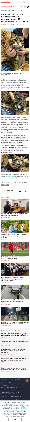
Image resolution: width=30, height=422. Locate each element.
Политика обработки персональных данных (12, 389)
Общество (18, 10)
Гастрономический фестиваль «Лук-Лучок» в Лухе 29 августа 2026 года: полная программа (14, 236)
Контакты (11, 379)
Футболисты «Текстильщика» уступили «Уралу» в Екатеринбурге (13, 257)
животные (23, 182)
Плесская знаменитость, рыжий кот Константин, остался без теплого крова (13, 360)
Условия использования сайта (9, 387)
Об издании (4, 379)
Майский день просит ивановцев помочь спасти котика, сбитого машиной (13, 350)
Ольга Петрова (20, 24)
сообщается (4, 87)
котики (9, 182)
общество (5, 184)
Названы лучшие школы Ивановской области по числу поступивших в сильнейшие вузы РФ (12, 279)
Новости (11, 10)
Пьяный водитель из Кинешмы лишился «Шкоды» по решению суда (14, 214)
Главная (4, 10)
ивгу (16, 182)
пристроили (11, 176)
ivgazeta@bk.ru (15, 400)
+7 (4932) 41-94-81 (17, 2)
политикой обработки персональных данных (16, 409)
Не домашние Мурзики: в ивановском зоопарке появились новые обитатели (14, 334)
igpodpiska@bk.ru (16, 396)
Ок (15, 419)
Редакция (17, 379)
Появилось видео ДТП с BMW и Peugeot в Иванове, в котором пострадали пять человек (14, 301)
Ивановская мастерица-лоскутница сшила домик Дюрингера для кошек (14, 368)
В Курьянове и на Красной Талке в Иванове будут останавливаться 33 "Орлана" (15, 322)
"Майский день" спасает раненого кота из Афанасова (14, 342)
